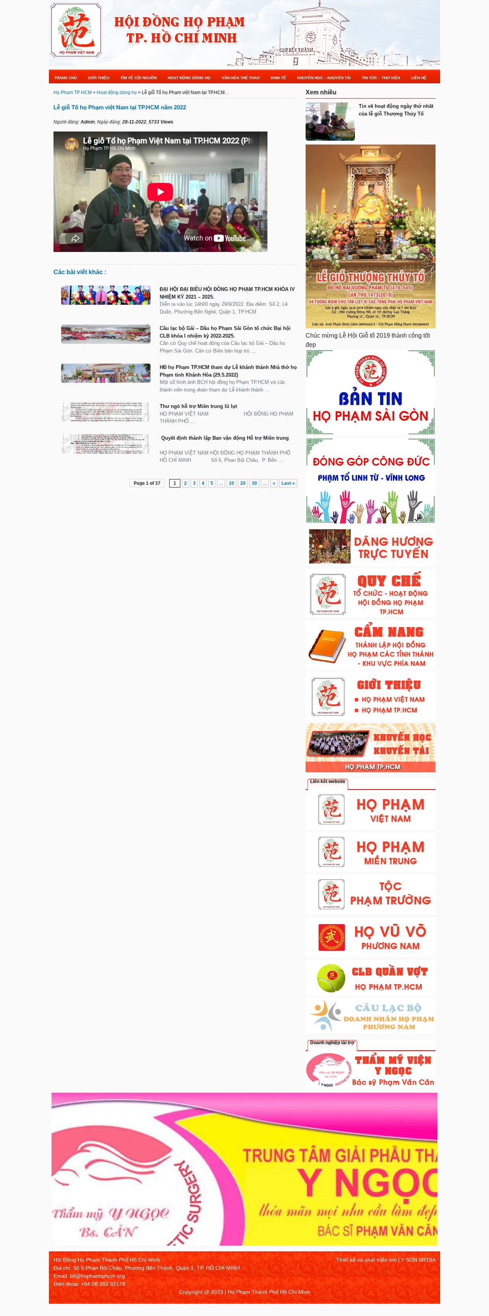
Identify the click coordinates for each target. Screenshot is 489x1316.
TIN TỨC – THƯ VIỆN (381, 78)
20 (243, 483)
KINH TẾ (278, 78)
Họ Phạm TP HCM (72, 92)
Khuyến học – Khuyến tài (324, 78)
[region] (244, 1172)
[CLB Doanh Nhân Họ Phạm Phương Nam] (371, 1031)
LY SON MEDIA (417, 1260)
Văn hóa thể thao (241, 78)
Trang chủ (65, 78)
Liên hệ (418, 78)
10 (231, 483)
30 (254, 483)
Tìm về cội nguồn (138, 78)
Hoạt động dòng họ (189, 78)
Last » (288, 483)
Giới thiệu (98, 78)
